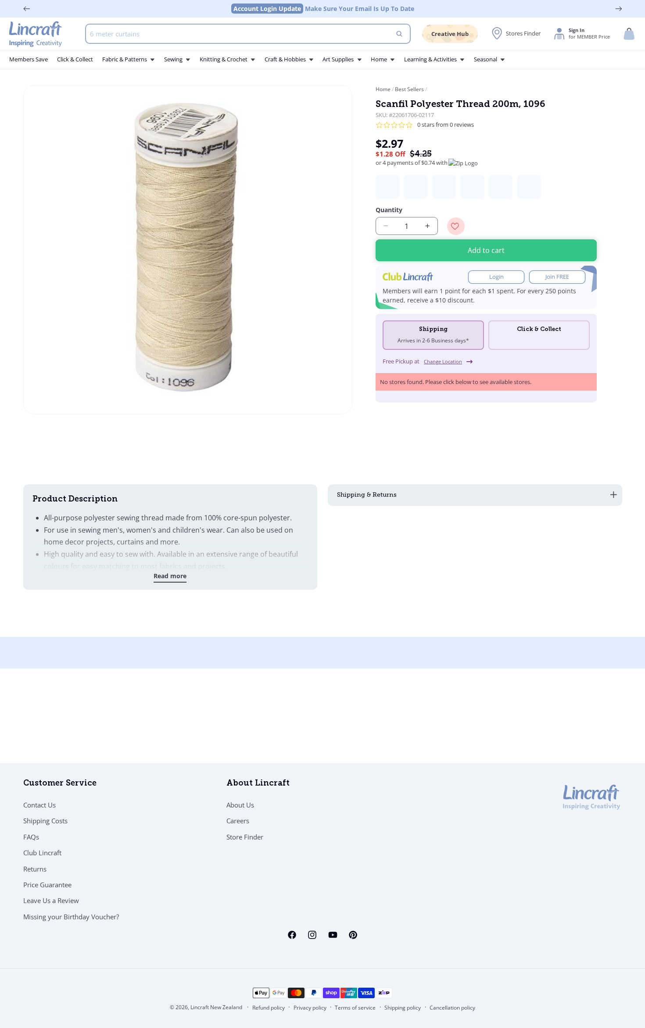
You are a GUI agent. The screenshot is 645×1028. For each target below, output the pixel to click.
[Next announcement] (618, 9)
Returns (35, 868)
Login (496, 277)
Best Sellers (409, 89)
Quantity (389, 210)
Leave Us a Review (51, 900)
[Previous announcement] (26, 9)
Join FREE (557, 277)
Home (384, 89)
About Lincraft (258, 784)
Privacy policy (310, 1007)
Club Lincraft (42, 852)
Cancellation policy (452, 1007)
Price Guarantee (47, 884)
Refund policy (268, 1007)
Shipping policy (402, 1007)
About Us (240, 804)
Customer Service (60, 784)
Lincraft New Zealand (216, 1007)
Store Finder (244, 836)
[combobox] (248, 34)
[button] (629, 34)
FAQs (31, 836)
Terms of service (355, 1007)
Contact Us (39, 804)
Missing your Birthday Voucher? (71, 916)
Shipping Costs (45, 820)
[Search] (400, 34)
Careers (237, 820)
